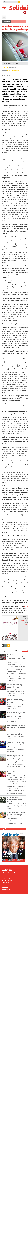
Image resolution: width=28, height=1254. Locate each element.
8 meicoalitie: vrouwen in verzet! (15, 773)
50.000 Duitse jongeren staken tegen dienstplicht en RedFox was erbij (16, 686)
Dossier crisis (13, 70)
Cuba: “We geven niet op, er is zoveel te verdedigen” (16, 743)
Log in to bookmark (3, 645)
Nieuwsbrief (6, 889)
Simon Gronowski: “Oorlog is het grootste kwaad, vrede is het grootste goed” (16, 814)
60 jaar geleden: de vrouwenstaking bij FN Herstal (14, 799)
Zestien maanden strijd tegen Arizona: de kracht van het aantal (16, 701)
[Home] (8, 871)
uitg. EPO (22, 620)
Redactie (5, 887)
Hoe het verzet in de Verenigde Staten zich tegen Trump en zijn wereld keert (16, 656)
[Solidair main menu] (4, 17)
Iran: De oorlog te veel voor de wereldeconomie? (16, 713)
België (4, 67)
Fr (25, 12)
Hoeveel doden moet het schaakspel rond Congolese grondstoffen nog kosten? (16, 757)
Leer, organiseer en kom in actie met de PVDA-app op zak (16, 727)
